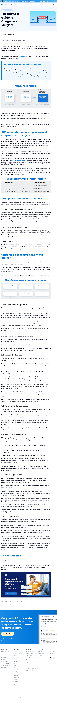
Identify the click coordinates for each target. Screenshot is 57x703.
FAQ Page (52, 653)
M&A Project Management (16, 678)
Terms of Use (45, 696)
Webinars (28, 664)
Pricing (39, 657)
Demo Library (29, 666)
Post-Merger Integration (16, 674)
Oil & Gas (15, 651)
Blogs (27, 662)
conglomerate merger (18, 161)
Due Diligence (16, 672)
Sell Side (15, 665)
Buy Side (15, 663)
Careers (40, 655)
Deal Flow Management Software (16, 683)
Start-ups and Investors (16, 660)
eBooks (27, 659)
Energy (15, 655)
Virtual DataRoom (5, 665)
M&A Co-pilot (29, 655)
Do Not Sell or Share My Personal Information (45, 698)
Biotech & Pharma (17, 653)
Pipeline (3, 655)
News (39, 659)
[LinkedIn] (54, 658)
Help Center (53, 651)
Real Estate (16, 657)
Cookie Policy (52, 696)
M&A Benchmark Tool (31, 668)
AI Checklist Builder (30, 657)
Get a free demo (7, 634)
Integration (4, 659)
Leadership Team (42, 653)
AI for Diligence (5, 663)
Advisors (15, 667)
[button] (54, 4)
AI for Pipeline (4, 661)
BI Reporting (4, 667)
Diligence (3, 657)
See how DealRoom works (11, 639)
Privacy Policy (37, 696)
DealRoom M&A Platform (5, 652)
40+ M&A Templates (31, 653)
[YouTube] (51, 658)
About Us (40, 651)
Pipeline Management (18, 669)
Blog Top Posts (29, 670)
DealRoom (22, 56)
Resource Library (30, 651)
